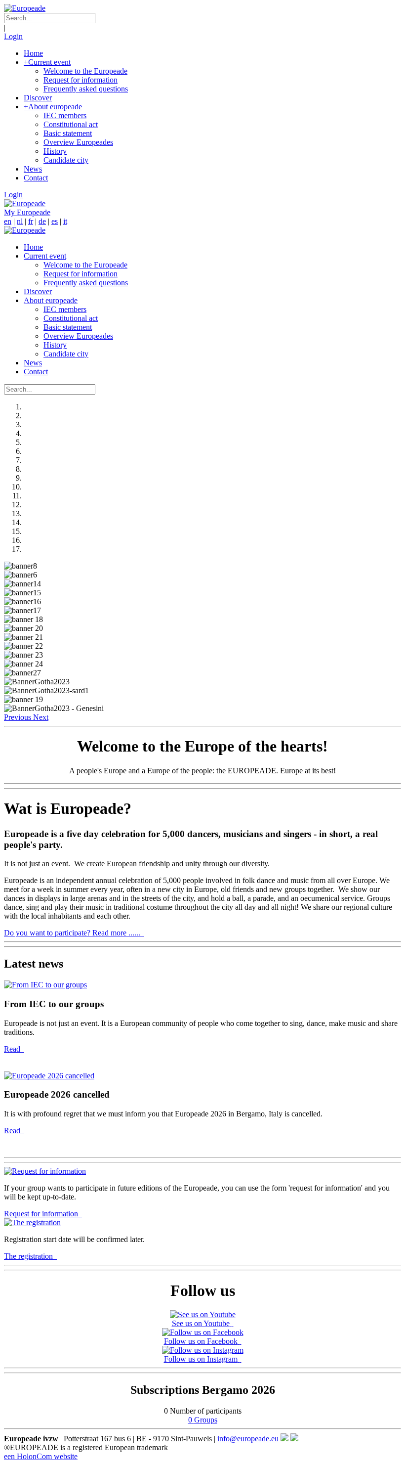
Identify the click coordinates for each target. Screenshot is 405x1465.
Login (13, 36)
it (65, 221)
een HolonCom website (41, 1456)
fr (30, 221)
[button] (18, 717)
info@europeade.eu (248, 1438)
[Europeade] (24, 8)
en (7, 221)
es (54, 221)
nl (20, 221)
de (42, 221)
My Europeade (27, 212)
